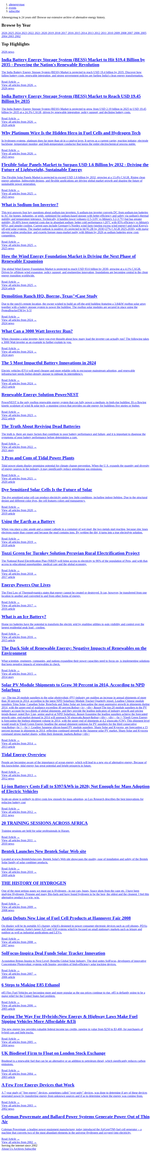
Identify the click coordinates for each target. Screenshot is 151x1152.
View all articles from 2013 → (19, 775)
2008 (124, 32)
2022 (31, 32)
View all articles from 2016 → (19, 637)
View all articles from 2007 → (19, 973)
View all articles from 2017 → (19, 605)
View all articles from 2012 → (19, 811)
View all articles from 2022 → (19, 446)
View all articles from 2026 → (19, 85)
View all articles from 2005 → (19, 1042)
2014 (84, 32)
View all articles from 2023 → (19, 415)
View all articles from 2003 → (19, 1105)
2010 (110, 32)
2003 (11, 36)
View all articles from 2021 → (19, 478)
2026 (4, 32)
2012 (97, 32)
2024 (18, 32)
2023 (24, 32)
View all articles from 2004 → (19, 1073)
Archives (19, 1148)
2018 (58, 32)
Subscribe (30, 1148)
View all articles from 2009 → (19, 906)
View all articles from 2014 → (19, 743)
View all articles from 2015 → (19, 673)
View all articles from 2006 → (19, 1005)
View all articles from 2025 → (19, 193)
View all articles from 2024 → (19, 319)
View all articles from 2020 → (19, 510)
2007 (130, 32)
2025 (11, 32)
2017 (64, 32)
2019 (51, 32)
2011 (104, 32)
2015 (77, 32)
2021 (38, 32)
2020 (44, 32)
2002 (18, 36)
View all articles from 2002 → (19, 1142)
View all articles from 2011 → (18, 840)
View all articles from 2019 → (19, 542)
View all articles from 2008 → (19, 942)
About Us (7, 1148)
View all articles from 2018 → (19, 573)
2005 (143, 32)
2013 (91, 32)
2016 (71, 32)
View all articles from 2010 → (19, 871)
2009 (117, 32)
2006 (137, 32)
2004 (4, 36)
